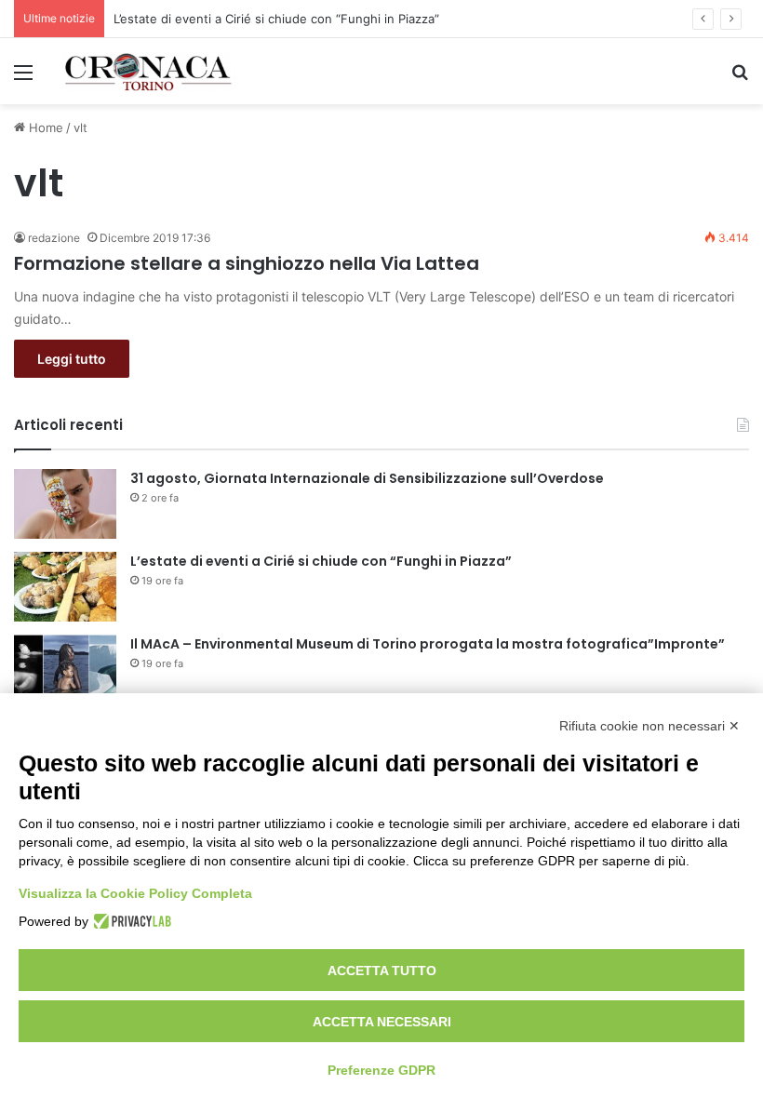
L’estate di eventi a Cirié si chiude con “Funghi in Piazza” (276, 18)
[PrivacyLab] (129, 921)
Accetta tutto (382, 970)
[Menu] (23, 79)
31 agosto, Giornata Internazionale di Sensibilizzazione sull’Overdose (367, 478)
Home (44, 127)
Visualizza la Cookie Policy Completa (135, 893)
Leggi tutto (71, 359)
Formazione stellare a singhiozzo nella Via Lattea (246, 263)
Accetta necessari (382, 1021)
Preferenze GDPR (381, 1070)
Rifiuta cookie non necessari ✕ (649, 725)
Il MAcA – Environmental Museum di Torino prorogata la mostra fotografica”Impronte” (427, 644)
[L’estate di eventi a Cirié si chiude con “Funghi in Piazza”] (65, 587)
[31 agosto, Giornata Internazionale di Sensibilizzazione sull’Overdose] (65, 504)
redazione (54, 238)
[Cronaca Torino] (148, 71)
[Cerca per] (739, 79)
